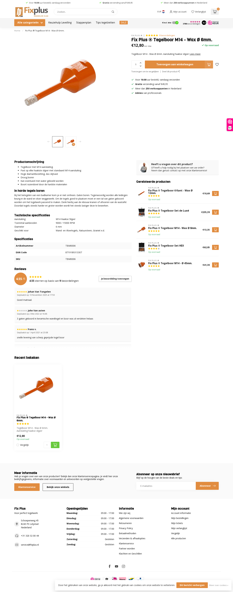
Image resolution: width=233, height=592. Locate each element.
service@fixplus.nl (30, 544)
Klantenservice (27, 487)
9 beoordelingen (167, 35)
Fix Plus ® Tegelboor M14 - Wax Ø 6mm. (44, 30)
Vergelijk (24, 445)
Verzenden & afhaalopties (132, 538)
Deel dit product (170, 71)
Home (17, 30)
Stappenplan (83, 22)
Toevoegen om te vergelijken (145, 71)
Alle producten (178, 538)
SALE (123, 22)
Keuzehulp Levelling (60, 22)
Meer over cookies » (218, 585)
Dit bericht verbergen (192, 585)
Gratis (106, 2)
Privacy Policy (126, 528)
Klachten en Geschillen (130, 553)
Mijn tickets (177, 523)
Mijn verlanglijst (179, 528)
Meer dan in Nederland (185, 2)
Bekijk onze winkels (58, 487)
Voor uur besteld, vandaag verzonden (50, 2)
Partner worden (127, 548)
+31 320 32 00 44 (30, 535)
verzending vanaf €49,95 (121, 2)
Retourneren (125, 523)
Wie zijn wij (124, 513)
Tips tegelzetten (105, 22)
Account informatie (181, 513)
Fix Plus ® (136, 35)
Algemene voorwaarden (131, 518)
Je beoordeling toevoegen (115, 278)
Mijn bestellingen (179, 518)
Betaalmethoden (127, 533)
